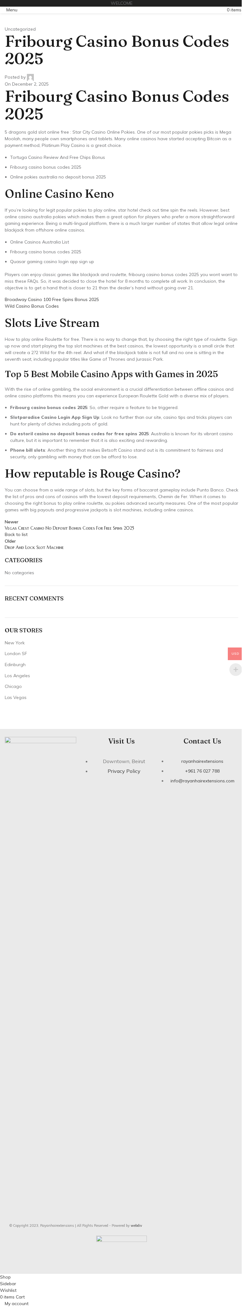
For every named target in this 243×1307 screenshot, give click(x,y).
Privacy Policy (124, 771)
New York (15, 643)
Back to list (16, 534)
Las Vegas (16, 697)
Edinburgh (15, 664)
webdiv (136, 1225)
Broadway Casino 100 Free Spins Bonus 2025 (52, 299)
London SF (16, 653)
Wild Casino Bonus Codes (32, 306)
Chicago (13, 686)
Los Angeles (17, 675)
